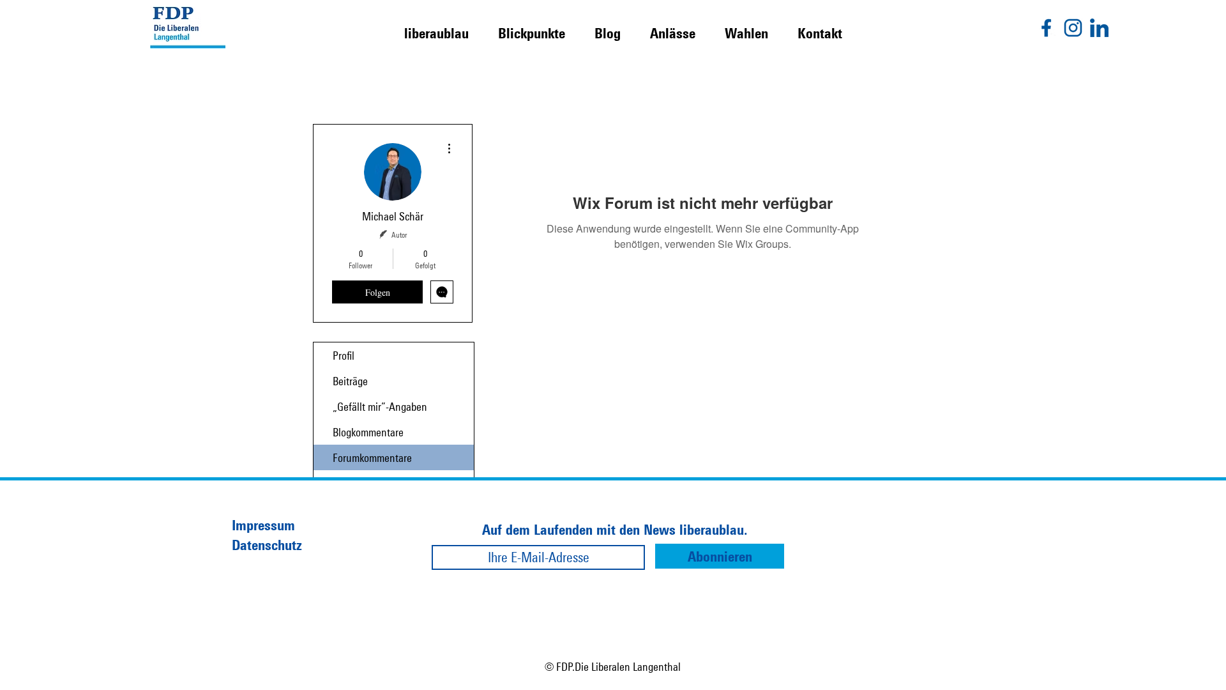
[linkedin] (1099, 28)
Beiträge (350, 381)
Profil (343, 355)
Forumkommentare (372, 457)
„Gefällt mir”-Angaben (380, 406)
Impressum (263, 524)
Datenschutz (267, 544)
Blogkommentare (368, 432)
